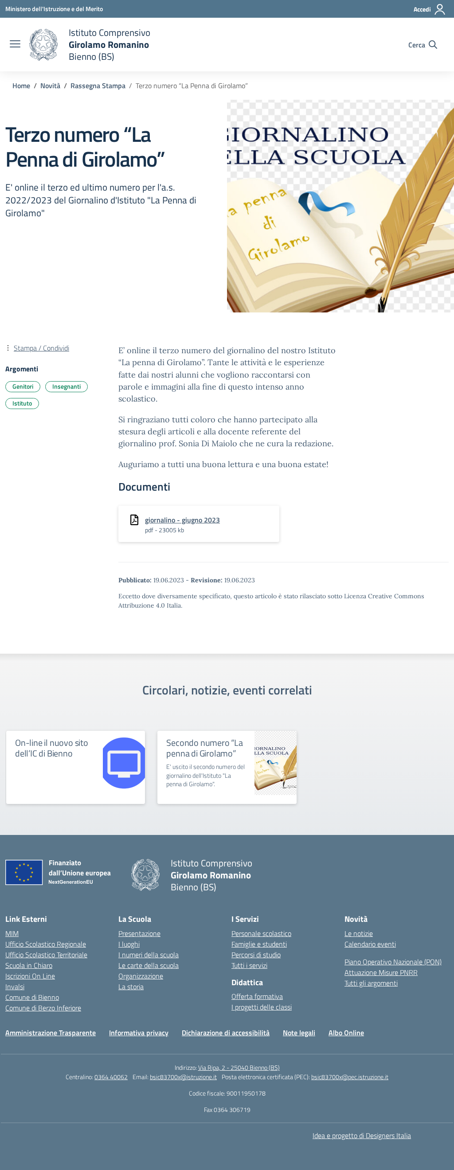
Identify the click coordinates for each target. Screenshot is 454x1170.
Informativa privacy (138, 1032)
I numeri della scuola (148, 954)
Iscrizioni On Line (30, 976)
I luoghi (129, 944)
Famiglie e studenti (259, 944)
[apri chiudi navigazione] (15, 44)
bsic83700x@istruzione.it (183, 1076)
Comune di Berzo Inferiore (43, 1007)
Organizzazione (140, 976)
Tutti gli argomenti (371, 983)
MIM (12, 933)
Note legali (299, 1032)
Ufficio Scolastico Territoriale (46, 954)
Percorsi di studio (256, 954)
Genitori (22, 386)
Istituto (22, 403)
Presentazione (139, 933)
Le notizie (358, 933)
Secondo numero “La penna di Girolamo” (204, 748)
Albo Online (346, 1032)
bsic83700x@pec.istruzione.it (349, 1076)
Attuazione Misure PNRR (381, 972)
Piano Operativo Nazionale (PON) (393, 961)
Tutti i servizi (249, 965)
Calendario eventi (370, 944)
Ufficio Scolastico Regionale (45, 944)
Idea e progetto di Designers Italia (362, 1135)
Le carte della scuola (148, 965)
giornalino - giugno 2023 (182, 520)
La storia (131, 986)
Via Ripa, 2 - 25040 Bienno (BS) (239, 1067)
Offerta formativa (257, 996)
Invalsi (14, 986)
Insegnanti (66, 386)
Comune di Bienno (32, 997)
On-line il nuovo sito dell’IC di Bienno (51, 748)
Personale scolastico (261, 933)
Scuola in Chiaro (28, 965)
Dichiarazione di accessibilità (226, 1032)
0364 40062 (111, 1076)
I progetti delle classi (261, 1007)
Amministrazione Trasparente (50, 1032)
